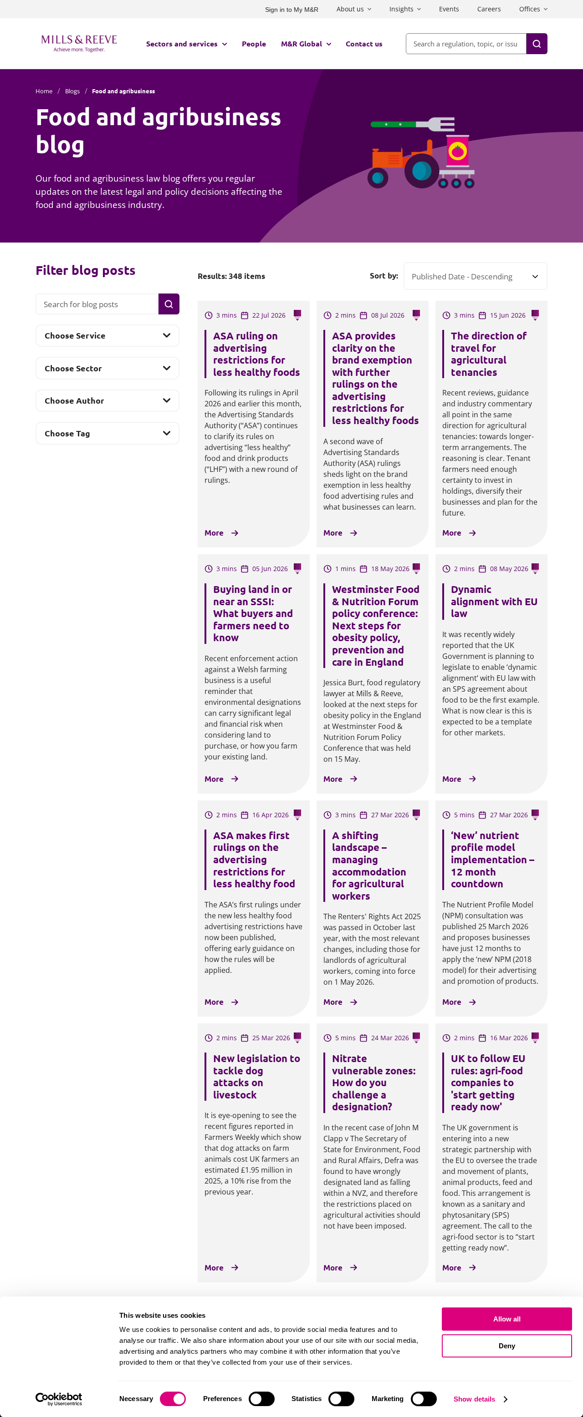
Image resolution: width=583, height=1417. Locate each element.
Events (449, 9)
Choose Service (75, 338)
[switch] (262, 1399)
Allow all (507, 1319)
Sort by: (384, 275)
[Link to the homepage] (79, 44)
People (254, 43)
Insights (401, 9)
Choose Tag (67, 436)
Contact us (364, 43)
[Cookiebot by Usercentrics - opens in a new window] (59, 1399)
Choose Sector (73, 371)
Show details (474, 1399)
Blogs (72, 91)
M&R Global (301, 43)
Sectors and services (182, 43)
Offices (529, 9)
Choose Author (74, 403)
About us (350, 9)
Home (44, 91)
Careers (489, 9)
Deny (507, 1346)
